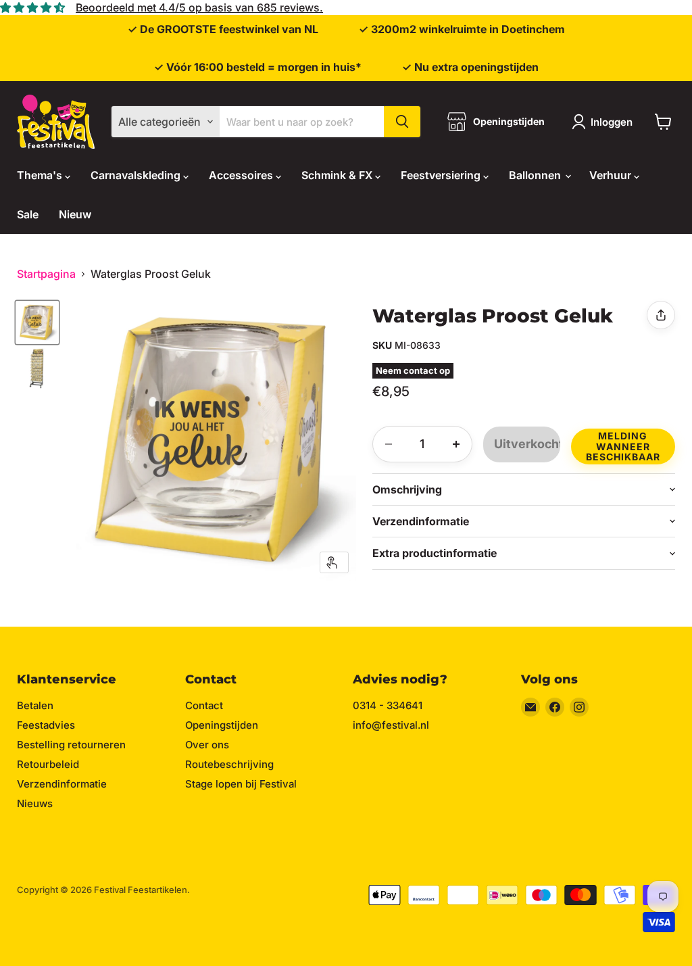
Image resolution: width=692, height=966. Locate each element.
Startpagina (46, 274)
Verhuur (611, 175)
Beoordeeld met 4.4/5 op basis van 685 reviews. (199, 7)
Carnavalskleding (137, 175)
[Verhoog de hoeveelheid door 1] (456, 444)
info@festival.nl (391, 725)
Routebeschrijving (229, 764)
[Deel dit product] (661, 315)
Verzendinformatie (62, 783)
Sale (28, 214)
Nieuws (35, 803)
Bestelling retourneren (71, 744)
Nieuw (75, 214)
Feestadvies (46, 725)
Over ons (207, 744)
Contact (204, 705)
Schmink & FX (338, 175)
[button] (623, 444)
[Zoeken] (402, 121)
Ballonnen (536, 175)
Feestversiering (442, 175)
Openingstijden (221, 725)
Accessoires (242, 175)
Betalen (35, 705)
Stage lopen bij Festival (241, 783)
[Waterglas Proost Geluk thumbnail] (37, 322)
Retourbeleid (48, 764)
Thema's (41, 175)
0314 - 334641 (387, 705)
